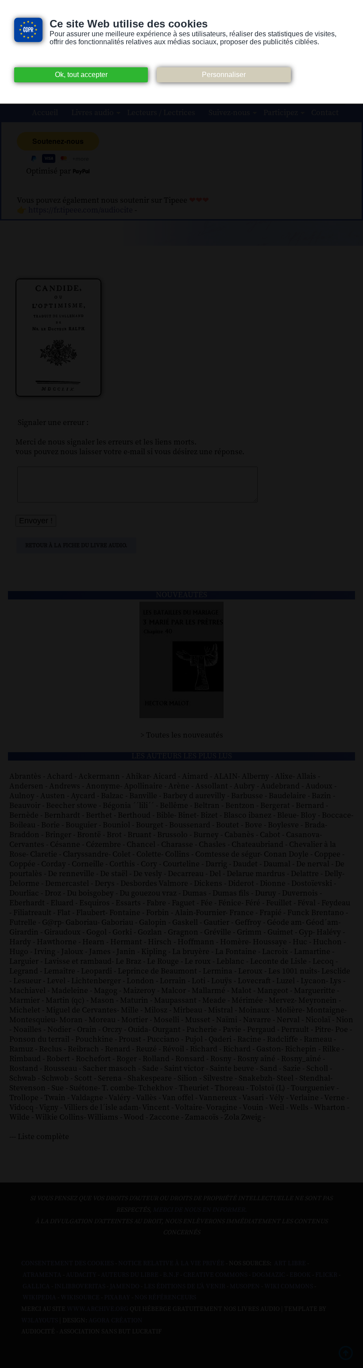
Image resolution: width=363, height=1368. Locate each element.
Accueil (45, 113)
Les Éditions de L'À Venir (184, 1287)
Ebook (300, 1275)
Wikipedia (39, 1298)
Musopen (245, 1287)
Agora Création (116, 1321)
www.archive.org (97, 1309)
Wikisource (80, 1298)
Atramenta (42, 1275)
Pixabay (117, 1298)
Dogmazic (268, 1275)
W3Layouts (39, 1321)
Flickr (326, 1275)
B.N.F (171, 1275)
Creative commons (215, 1275)
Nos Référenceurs (165, 1298)
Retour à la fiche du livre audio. (76, 545)
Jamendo (124, 1287)
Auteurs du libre (129, 1275)
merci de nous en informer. (200, 1210)
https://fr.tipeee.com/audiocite (80, 210)
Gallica (36, 1287)
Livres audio (92, 113)
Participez (280, 113)
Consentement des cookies (67, 1264)
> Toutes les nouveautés (181, 735)
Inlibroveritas (79, 1287)
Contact (325, 113)
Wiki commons (288, 1287)
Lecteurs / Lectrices (161, 113)
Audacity (81, 1275)
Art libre (290, 1264)
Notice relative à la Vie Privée (172, 1264)
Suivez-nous (229, 113)
